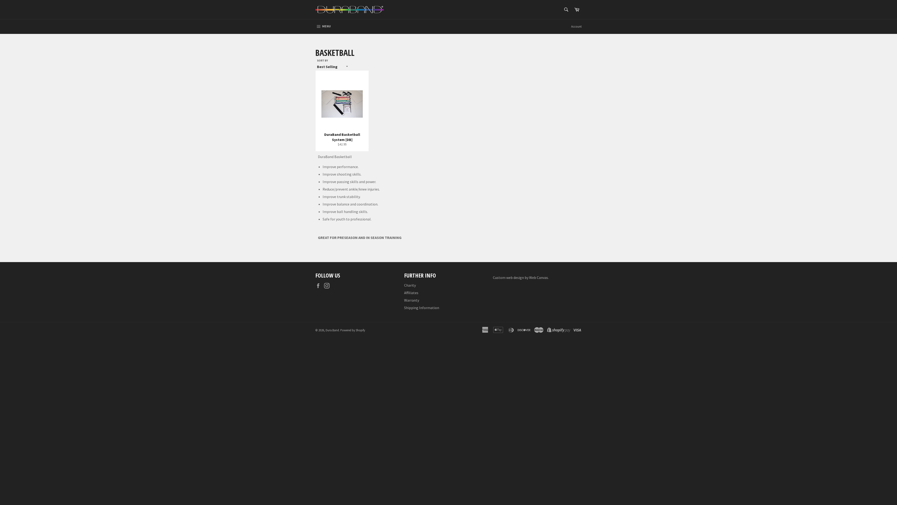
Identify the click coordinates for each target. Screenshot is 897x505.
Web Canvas (538, 277)
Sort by (322, 60)
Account (576, 27)
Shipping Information (421, 307)
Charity (410, 285)
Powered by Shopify (352, 330)
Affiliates (411, 292)
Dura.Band (332, 330)
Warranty (411, 300)
